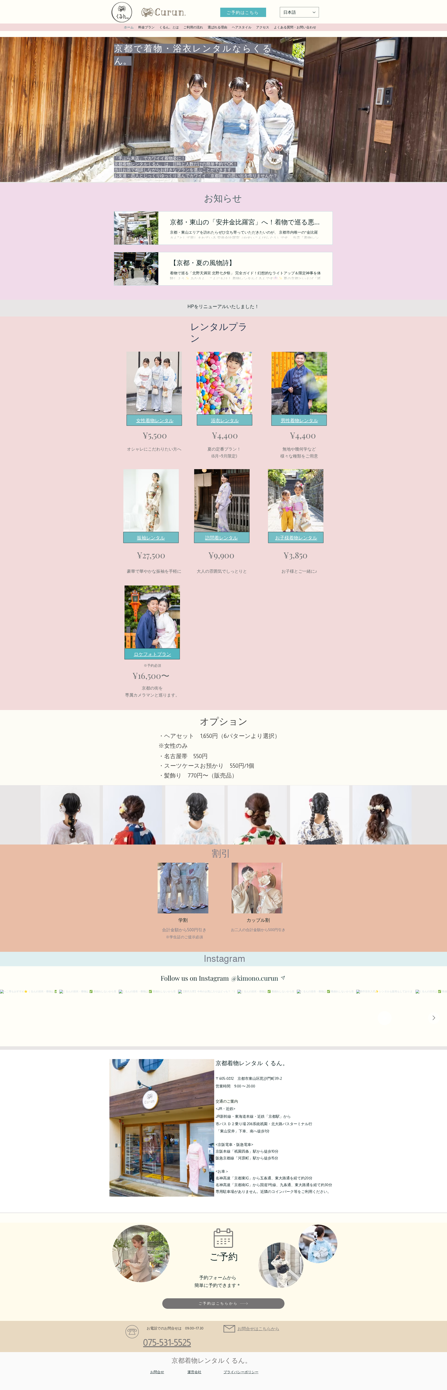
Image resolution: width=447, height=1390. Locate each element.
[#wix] (284, 978)
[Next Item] (434, 1018)
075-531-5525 (167, 1342)
